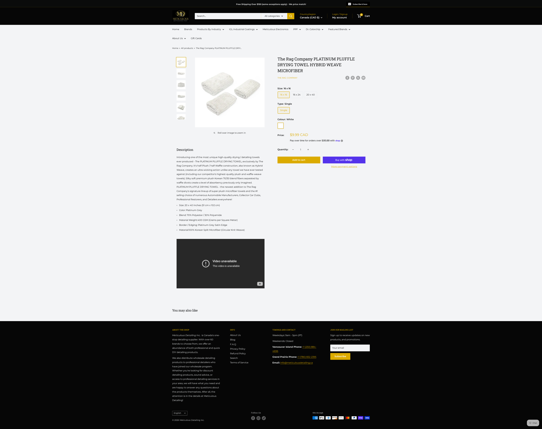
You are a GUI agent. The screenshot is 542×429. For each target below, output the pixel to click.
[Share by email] (363, 78)
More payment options (344, 166)
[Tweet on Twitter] (358, 78)
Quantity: (282, 149)
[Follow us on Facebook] (253, 418)
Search (234, 358)
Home (175, 29)
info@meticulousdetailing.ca (296, 362)
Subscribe (340, 356)
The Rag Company (287, 78)
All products (187, 48)
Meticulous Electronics (275, 29)
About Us (177, 38)
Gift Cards (196, 38)
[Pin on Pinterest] (353, 78)
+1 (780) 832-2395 (306, 357)
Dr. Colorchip (313, 29)
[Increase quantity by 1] (308, 150)
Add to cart (298, 160)
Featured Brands (337, 29)
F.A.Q (233, 344)
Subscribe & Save (360, 4)
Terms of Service (239, 362)
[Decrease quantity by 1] (293, 150)
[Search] (290, 16)
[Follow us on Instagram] (258, 418)
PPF (295, 29)
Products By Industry (209, 29)
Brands (188, 29)
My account (339, 17)
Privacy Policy (237, 349)
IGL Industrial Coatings (242, 29)
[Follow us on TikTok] (264, 418)
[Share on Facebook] (347, 78)
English (177, 413)
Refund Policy (238, 353)
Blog (232, 339)
